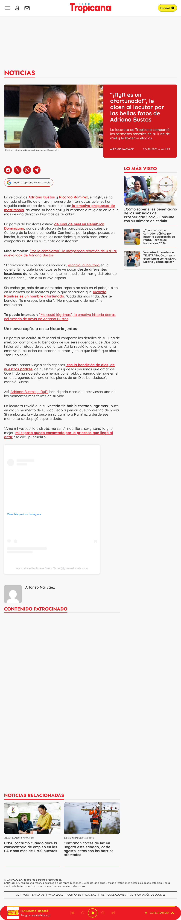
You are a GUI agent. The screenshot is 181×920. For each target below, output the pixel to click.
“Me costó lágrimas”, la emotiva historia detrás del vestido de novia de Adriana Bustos (59, 316)
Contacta (22, 894)
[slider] (91, 906)
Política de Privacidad (81, 894)
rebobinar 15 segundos (82, 913)
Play (92, 913)
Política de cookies (113, 894)
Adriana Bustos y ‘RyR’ (29, 391)
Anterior (72, 913)
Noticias (19, 72)
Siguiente (113, 913)
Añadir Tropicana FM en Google (31, 182)
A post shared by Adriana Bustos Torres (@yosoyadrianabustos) (52, 568)
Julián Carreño (13, 838)
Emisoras (38, 894)
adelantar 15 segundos (103, 913)
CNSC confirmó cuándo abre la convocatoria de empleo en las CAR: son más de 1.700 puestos (30, 847)
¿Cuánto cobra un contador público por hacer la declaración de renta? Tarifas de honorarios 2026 (159, 237)
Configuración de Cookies (147, 894)
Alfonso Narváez (122, 149)
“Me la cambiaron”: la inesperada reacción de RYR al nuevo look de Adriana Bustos (60, 253)
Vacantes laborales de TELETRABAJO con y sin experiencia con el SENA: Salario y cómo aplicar (159, 257)
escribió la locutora (84, 265)
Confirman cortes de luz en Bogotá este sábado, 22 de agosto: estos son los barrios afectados (88, 849)
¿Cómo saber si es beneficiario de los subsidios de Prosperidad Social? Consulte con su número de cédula (150, 215)
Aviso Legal (55, 894)
